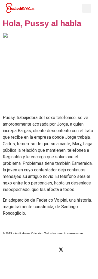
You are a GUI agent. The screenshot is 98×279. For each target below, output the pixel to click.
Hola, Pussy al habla (42, 23)
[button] (77, 8)
